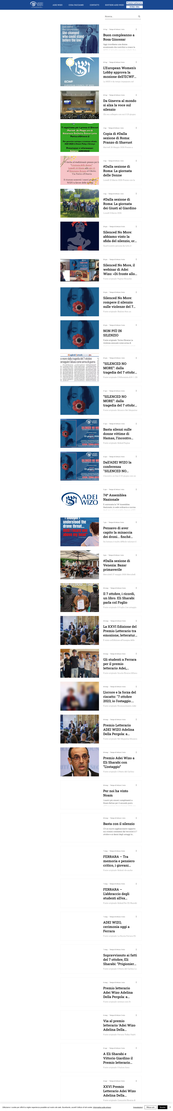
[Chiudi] (170, 1107)
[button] (58, 5)
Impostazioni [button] (138, 1107)
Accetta (162, 1107)
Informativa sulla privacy (102, 1107)
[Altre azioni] (137, 29)
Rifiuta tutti (150, 1107)
